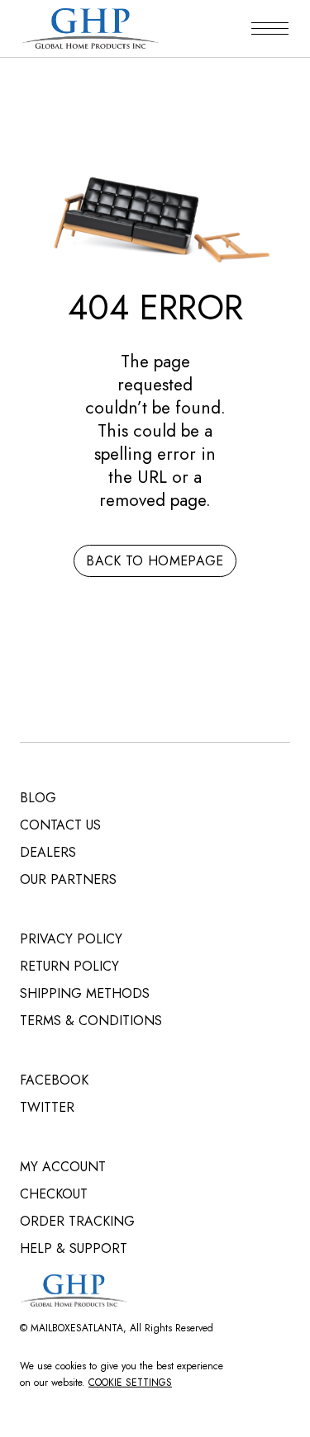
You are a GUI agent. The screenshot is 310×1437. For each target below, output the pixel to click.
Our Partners (68, 879)
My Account (63, 1166)
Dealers (48, 852)
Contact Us (60, 824)
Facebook (54, 1080)
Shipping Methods (85, 993)
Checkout (54, 1193)
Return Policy (69, 966)
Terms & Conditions (91, 1020)
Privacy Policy (71, 938)
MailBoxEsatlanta (77, 1328)
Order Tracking (77, 1221)
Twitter (47, 1107)
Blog (38, 797)
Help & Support (73, 1248)
